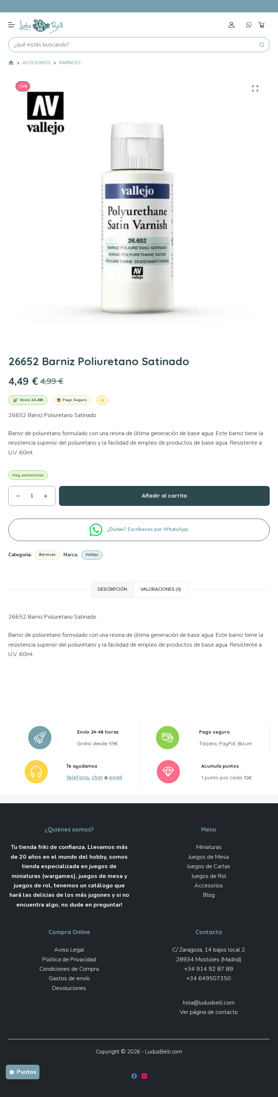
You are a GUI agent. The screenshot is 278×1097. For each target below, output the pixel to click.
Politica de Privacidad (69, 960)
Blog (209, 895)
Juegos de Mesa (209, 857)
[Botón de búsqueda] (262, 44)
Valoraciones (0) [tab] (160, 589)
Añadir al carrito (164, 495)
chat (97, 777)
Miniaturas (209, 847)
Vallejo (91, 554)
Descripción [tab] (112, 589)
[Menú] (11, 24)
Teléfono (77, 777)
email (115, 777)
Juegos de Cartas (208, 866)
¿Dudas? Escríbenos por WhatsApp (148, 529)
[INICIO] (11, 63)
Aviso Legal (69, 950)
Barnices (47, 554)
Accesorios (208, 886)
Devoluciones (69, 988)
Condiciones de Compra (69, 969)
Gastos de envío (69, 978)
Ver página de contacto (209, 1012)
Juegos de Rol (208, 876)
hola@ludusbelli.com (209, 1003)
